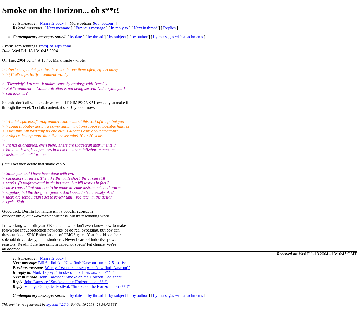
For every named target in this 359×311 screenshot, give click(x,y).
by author (139, 37)
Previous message (90, 28)
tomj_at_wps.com (55, 46)
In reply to (119, 28)
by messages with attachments (178, 37)
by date (76, 37)
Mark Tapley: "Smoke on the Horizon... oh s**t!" (73, 272)
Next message (58, 28)
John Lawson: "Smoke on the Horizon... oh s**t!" (81, 277)
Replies (169, 28)
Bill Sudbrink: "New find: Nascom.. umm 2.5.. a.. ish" (83, 263)
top (96, 23)
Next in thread (145, 28)
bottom (107, 23)
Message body (52, 23)
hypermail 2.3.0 (57, 305)
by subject (117, 37)
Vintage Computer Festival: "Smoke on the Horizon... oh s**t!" (77, 286)
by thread (95, 37)
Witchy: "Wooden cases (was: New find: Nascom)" (87, 267)
